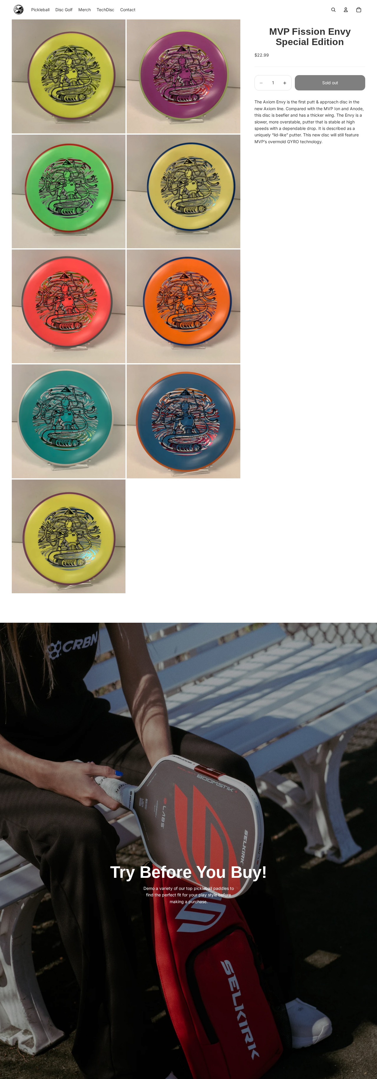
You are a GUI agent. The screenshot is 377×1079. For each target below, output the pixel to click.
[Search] (333, 9)
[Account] (345, 9)
